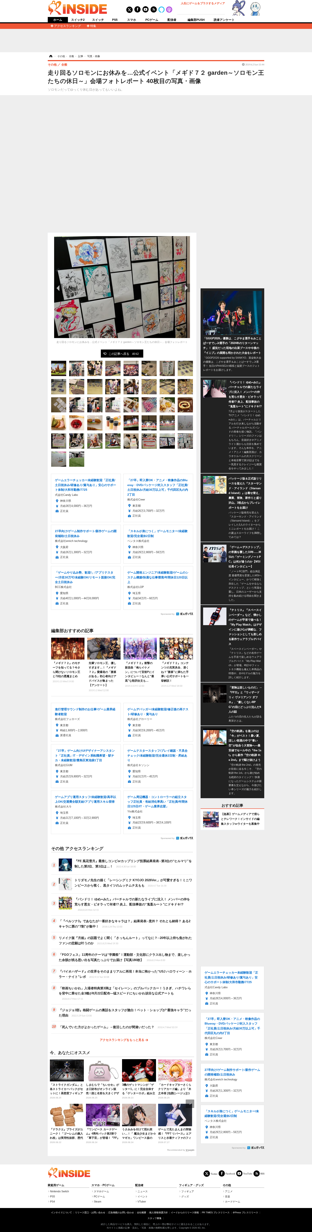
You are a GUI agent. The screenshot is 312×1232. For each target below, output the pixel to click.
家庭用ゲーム (56, 1185)
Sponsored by (167, 614)
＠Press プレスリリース (245, 1212)
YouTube (247, 1173)
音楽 (227, 1196)
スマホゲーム (101, 1191)
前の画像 (58, 288)
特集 (93, 26)
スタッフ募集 (155, 1218)
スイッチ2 (78, 19)
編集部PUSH (196, 19)
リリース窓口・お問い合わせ (90, 1212)
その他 (227, 1185)
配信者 (171, 19)
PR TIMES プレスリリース (216, 1212)
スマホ (131, 19)
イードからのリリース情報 (185, 1212)
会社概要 (141, 1212)
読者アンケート (224, 19)
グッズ (185, 1196)
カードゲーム (232, 1201)
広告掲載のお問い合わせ (121, 1212)
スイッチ (98, 19)
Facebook (230, 1173)
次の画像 (185, 288)
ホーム (57, 19)
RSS (262, 1173)
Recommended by (176, 1150)
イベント (143, 1196)
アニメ (229, 1191)
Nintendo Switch (59, 1191)
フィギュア (187, 1191)
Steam (97, 1201)
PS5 (115, 19)
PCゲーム (151, 19)
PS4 (52, 1201)
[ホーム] (50, 56)
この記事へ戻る (123, 353)
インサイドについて (61, 1212)
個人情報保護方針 (158, 1212)
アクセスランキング (67, 26)
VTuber (142, 1201)
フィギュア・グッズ (191, 1185)
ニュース (143, 1191)
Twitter (214, 1174)
